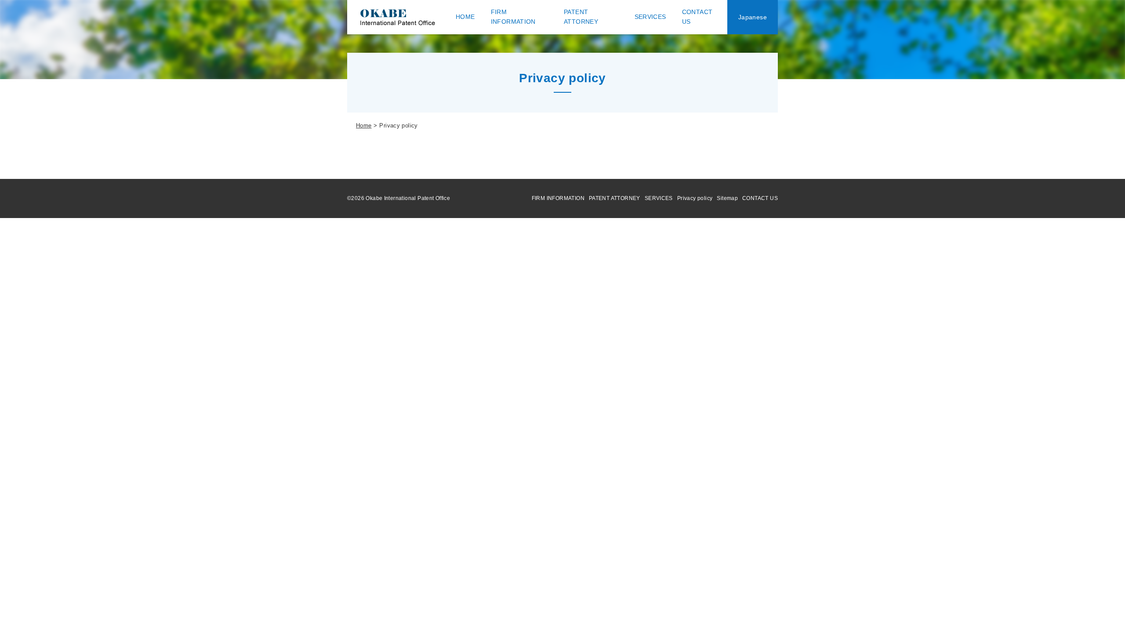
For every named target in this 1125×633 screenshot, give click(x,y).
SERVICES (659, 198)
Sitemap (727, 198)
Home (364, 125)
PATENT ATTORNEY (614, 198)
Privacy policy (694, 198)
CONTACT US (760, 198)
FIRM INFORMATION (558, 198)
